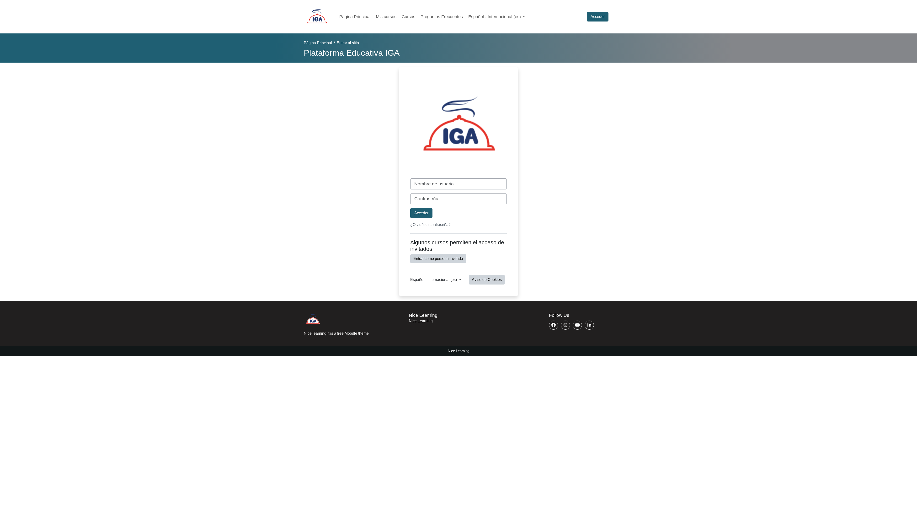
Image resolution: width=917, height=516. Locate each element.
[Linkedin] (589, 325)
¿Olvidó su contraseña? (430, 225)
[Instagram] (565, 325)
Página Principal (354, 16)
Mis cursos (386, 16)
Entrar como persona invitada (438, 259)
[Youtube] (577, 325)
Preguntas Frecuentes (442, 16)
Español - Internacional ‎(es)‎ (495, 16)
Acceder (598, 17)
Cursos (408, 16)
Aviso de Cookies (487, 280)
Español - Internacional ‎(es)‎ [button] (434, 280)
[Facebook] (553, 325)
